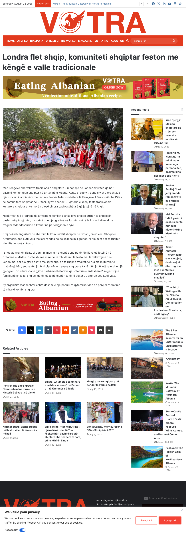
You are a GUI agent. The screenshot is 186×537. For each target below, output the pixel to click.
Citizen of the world (61, 40)
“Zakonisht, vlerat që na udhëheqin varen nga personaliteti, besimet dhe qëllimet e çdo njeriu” (168, 164)
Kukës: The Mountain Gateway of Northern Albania (172, 391)
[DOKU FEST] (147, 368)
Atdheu (22, 40)
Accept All (170, 520)
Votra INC (101, 40)
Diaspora (36, 40)
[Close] (182, 510)
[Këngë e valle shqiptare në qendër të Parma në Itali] (105, 367)
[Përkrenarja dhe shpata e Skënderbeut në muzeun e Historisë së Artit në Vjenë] (21, 369)
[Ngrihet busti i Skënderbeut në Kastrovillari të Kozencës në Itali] (21, 412)
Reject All (146, 520)
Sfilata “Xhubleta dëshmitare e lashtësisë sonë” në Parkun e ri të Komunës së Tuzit (62, 385)
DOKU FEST (172, 359)
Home (11, 40)
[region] (93, 522)
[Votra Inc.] (93, 21)
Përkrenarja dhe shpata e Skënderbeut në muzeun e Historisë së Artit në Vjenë (19, 389)
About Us (117, 40)
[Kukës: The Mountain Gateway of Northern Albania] (147, 392)
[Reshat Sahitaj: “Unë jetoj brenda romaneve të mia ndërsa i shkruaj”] (147, 194)
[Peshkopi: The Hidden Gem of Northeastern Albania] (147, 457)
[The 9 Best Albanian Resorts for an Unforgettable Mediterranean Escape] (147, 339)
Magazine (85, 40)
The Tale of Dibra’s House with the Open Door (79, 3)
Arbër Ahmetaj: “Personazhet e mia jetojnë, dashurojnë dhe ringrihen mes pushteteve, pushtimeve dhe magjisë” (168, 262)
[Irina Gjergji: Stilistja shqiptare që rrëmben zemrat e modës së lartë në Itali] (147, 129)
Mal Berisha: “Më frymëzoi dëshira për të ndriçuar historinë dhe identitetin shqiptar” (168, 226)
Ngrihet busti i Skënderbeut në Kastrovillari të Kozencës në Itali (20, 430)
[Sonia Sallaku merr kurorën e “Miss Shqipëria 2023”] (105, 412)
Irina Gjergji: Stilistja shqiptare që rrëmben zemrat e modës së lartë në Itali (167, 131)
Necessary (11, 529)
